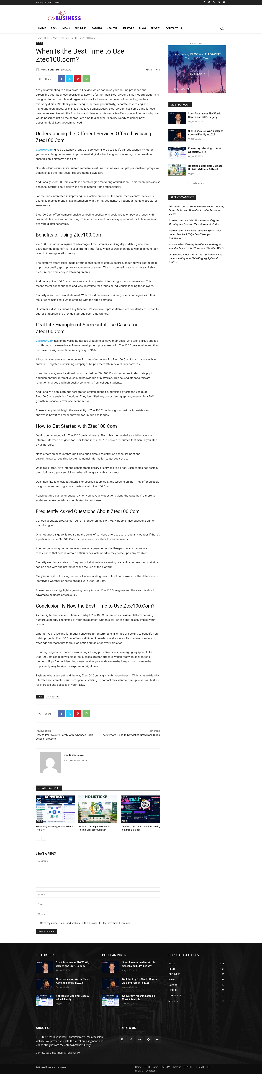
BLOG (47, 38)
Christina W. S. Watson (180, 254)
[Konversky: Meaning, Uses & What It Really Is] (55, 809)
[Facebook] (204, 3)
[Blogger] (122, 1039)
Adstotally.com (176, 206)
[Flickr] (139, 1039)
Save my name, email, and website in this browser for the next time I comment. (86, 923)
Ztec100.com (52, 696)
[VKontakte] (157, 1039)
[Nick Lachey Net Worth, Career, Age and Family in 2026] (177, 135)
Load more (196, 183)
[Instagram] (209, 3)
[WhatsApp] (86, 78)
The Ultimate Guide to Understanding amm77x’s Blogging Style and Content (195, 258)
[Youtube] (224, 3)
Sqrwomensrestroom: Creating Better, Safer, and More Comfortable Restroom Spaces (196, 210)
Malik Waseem (51, 69)
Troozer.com (175, 220)
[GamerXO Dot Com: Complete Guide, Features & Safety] (140, 809)
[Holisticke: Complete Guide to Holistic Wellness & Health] (97, 809)
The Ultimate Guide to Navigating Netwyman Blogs (130, 735)
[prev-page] (38, 838)
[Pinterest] (77, 78)
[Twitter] (214, 3)
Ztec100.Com (44, 149)
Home (39, 38)
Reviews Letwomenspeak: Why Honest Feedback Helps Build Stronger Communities (194, 234)
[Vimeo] (219, 3)
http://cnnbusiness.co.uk (75, 760)
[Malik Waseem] (38, 70)
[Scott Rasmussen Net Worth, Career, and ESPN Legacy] (177, 118)
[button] (222, 28)
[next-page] (44, 838)
